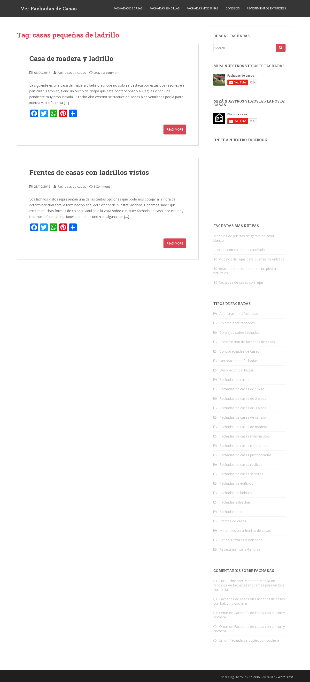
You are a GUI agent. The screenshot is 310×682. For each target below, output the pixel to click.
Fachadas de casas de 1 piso (241, 389)
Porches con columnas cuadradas (239, 249)
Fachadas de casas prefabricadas (245, 455)
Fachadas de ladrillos (235, 492)
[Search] (281, 48)
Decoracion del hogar (236, 370)
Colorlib (254, 677)
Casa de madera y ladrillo (71, 58)
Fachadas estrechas (235, 502)
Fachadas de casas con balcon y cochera (249, 614)
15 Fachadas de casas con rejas (238, 282)
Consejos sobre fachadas (239, 332)
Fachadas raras (231, 511)
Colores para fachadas (237, 323)
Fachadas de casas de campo (242, 417)
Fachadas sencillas (164, 8)
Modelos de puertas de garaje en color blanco (243, 238)
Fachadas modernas (202, 8)
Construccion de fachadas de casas (247, 342)
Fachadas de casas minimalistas (244, 436)
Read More (175, 129)
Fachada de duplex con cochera (254, 640)
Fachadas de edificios (236, 483)
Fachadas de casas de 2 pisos (242, 398)
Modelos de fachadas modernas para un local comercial (249, 587)
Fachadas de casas (128, 8)
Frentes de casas (232, 521)
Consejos (232, 8)
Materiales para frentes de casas (245, 530)
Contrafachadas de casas (239, 351)
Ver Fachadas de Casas (49, 8)
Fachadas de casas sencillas (241, 474)
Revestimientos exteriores (266, 8)
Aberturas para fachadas (238, 313)
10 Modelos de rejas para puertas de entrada (248, 259)
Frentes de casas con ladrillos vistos (89, 172)
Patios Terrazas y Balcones (240, 540)
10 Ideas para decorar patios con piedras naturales (245, 270)
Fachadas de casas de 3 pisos (242, 408)
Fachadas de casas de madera (243, 426)
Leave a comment (106, 72)
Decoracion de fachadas (238, 360)
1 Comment (101, 186)
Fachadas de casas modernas (242, 445)
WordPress (285, 677)
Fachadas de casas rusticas (240, 464)
